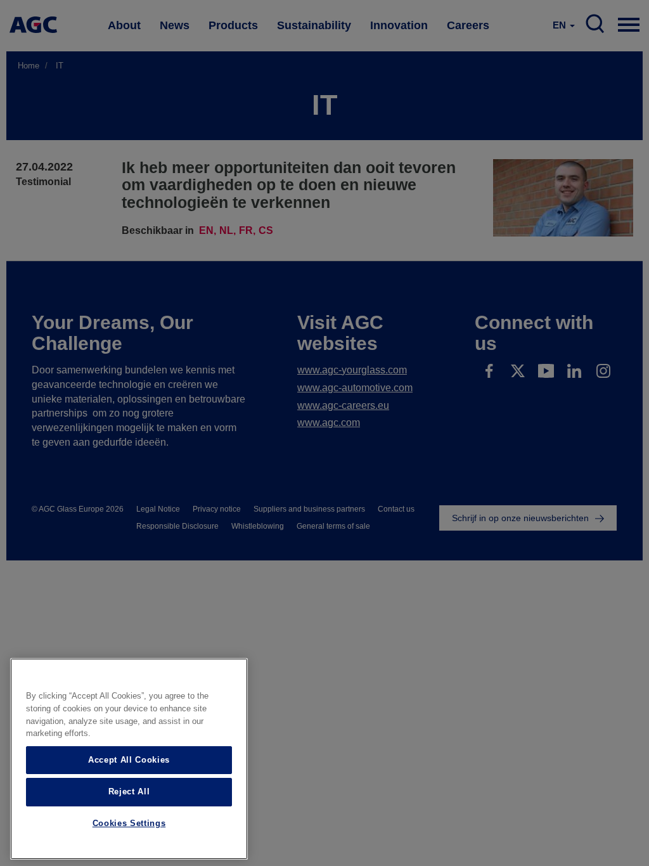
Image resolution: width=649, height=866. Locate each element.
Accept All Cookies (129, 760)
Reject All (129, 791)
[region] (129, 759)
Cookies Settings (129, 823)
